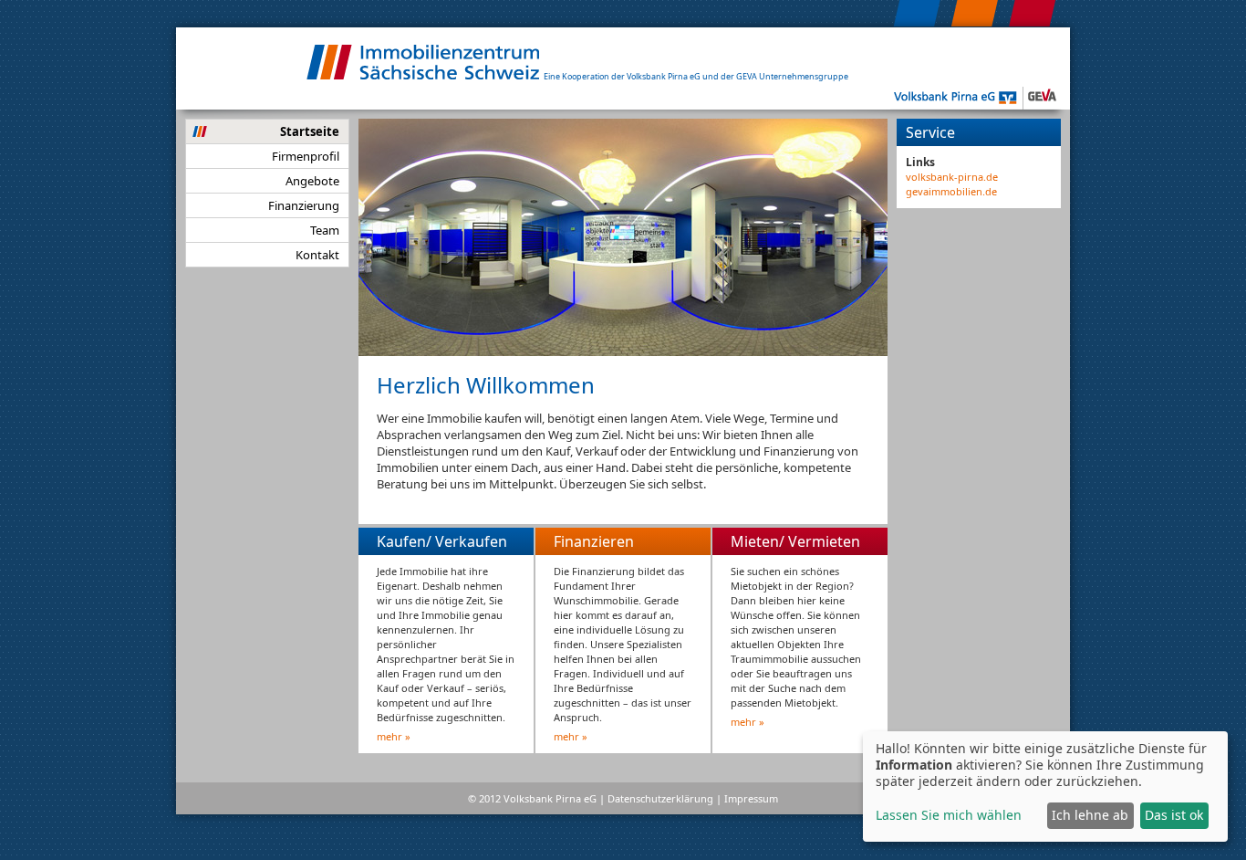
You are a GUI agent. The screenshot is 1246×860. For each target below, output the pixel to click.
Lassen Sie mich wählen (949, 815)
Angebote (312, 181)
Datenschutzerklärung (660, 798)
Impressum (751, 798)
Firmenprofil (305, 156)
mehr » (393, 736)
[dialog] (1045, 786)
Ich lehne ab (1090, 814)
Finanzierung (303, 205)
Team (324, 230)
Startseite (309, 131)
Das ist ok (1174, 814)
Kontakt (317, 254)
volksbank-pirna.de (952, 177)
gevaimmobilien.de (951, 191)
